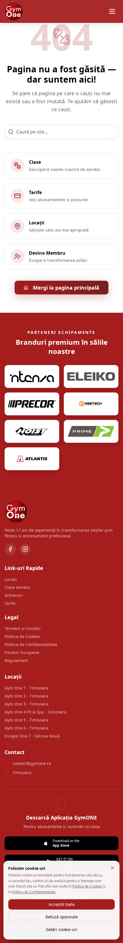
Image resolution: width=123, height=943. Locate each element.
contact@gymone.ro (32, 763)
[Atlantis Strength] (32, 458)
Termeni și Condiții (23, 628)
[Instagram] (25, 549)
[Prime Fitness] (91, 431)
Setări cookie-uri (61, 929)
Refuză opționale (61, 917)
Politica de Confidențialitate (31, 644)
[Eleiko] (91, 376)
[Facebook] (10, 549)
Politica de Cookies (22, 636)
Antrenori (14, 595)
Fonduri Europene (22, 652)
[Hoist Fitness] (32, 431)
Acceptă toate (62, 904)
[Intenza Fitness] (32, 376)
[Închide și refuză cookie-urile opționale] (112, 867)
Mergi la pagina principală (66, 287)
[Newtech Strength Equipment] (91, 403)
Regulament (16, 660)
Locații (11, 579)
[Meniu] (112, 11)
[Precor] (32, 403)
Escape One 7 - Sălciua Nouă (32, 736)
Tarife (10, 603)
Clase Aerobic (18, 587)
